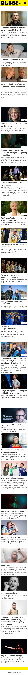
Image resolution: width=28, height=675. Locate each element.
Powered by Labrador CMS (14, 672)
